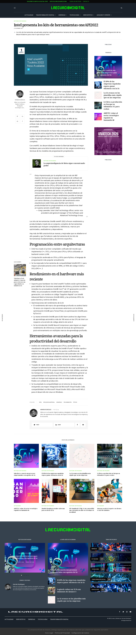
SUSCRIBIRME (52, 338)
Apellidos (48, 323)
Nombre (47, 316)
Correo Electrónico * (52, 308)
